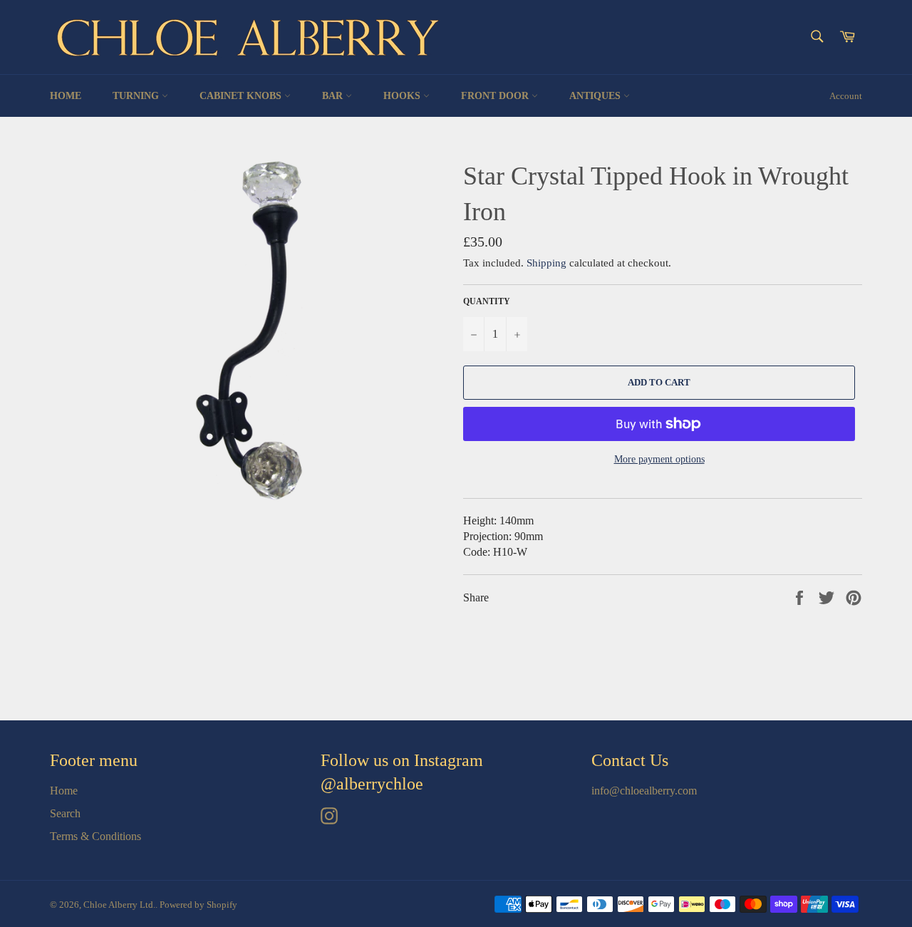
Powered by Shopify (198, 905)
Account (845, 95)
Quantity (486, 301)
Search (65, 813)
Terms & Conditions (95, 836)
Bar (334, 95)
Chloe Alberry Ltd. (119, 905)
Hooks (403, 95)
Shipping (546, 263)
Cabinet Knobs (242, 95)
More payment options (659, 459)
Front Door (496, 95)
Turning (137, 95)
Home (65, 95)
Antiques (596, 95)
